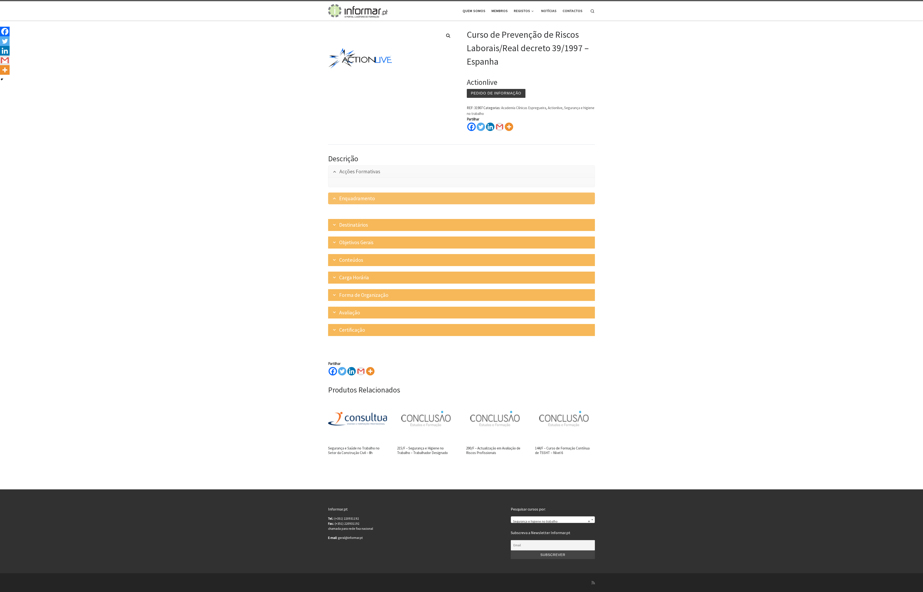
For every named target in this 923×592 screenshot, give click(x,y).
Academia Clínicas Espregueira (523, 108)
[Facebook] (471, 127)
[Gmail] (361, 371)
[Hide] (2, 79)
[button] (448, 35)
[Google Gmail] (499, 127)
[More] (509, 127)
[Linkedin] (490, 127)
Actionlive (555, 108)
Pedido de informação (496, 93)
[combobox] (553, 519)
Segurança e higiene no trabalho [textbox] (551, 521)
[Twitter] (481, 127)
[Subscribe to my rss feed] (593, 583)
